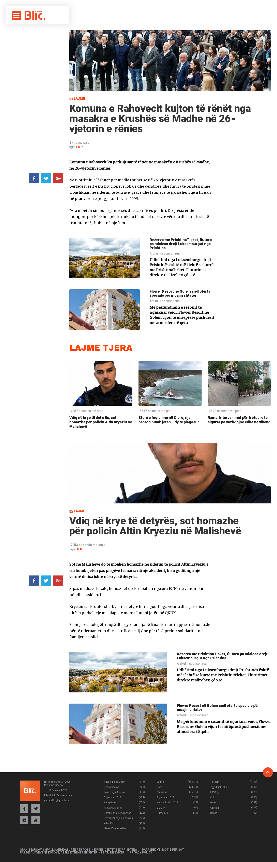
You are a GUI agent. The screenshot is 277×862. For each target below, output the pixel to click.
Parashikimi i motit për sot (163, 849)
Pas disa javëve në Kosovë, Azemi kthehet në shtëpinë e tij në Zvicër (72, 852)
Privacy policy (141, 852)
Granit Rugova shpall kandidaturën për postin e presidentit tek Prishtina (78, 849)
